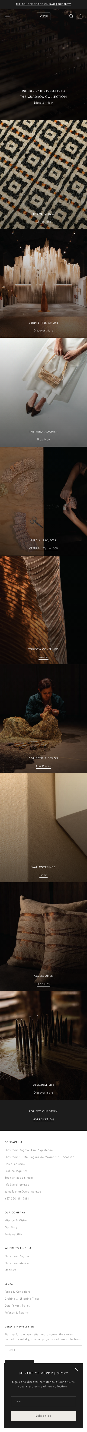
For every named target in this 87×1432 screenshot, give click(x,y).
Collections (43, 222)
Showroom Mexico (17, 1263)
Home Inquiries (15, 1164)
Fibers (43, 875)
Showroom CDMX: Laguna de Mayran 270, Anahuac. (40, 1157)
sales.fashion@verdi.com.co (23, 1192)
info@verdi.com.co (17, 1185)
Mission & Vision (16, 1220)
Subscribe (43, 1416)
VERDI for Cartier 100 (43, 548)
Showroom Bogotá (17, 1256)
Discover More (43, 330)
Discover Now (43, 103)
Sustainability (13, 1234)
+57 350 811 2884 (17, 1198)
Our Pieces (43, 766)
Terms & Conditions (18, 1292)
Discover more (43, 1093)
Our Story (11, 1227)
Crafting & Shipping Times (22, 1299)
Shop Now (44, 439)
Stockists (10, 1270)
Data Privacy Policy (17, 1306)
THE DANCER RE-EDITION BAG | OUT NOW (43, 4)
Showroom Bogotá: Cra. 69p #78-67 (29, 1150)
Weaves (43, 657)
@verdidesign (43, 1119)
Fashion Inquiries (16, 1171)
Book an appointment (19, 1178)
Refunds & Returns (17, 1313)
